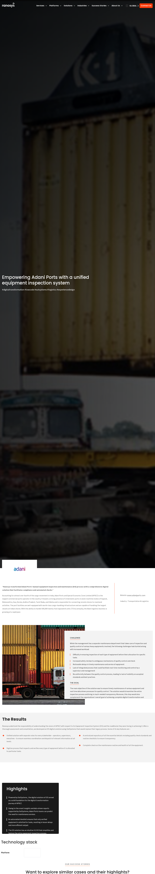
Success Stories (99, 5)
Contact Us (146, 5)
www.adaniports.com (136, 595)
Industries (82, 5)
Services (40, 5)
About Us (116, 5)
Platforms (54, 5)
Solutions (68, 5)
